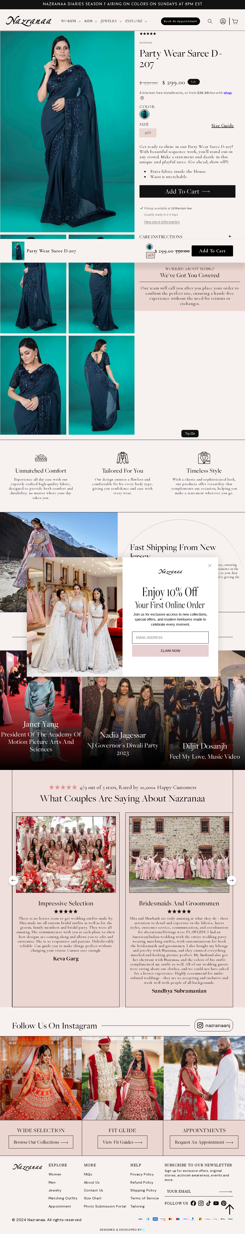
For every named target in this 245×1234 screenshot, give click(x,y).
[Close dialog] (209, 565)
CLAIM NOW (170, 651)
